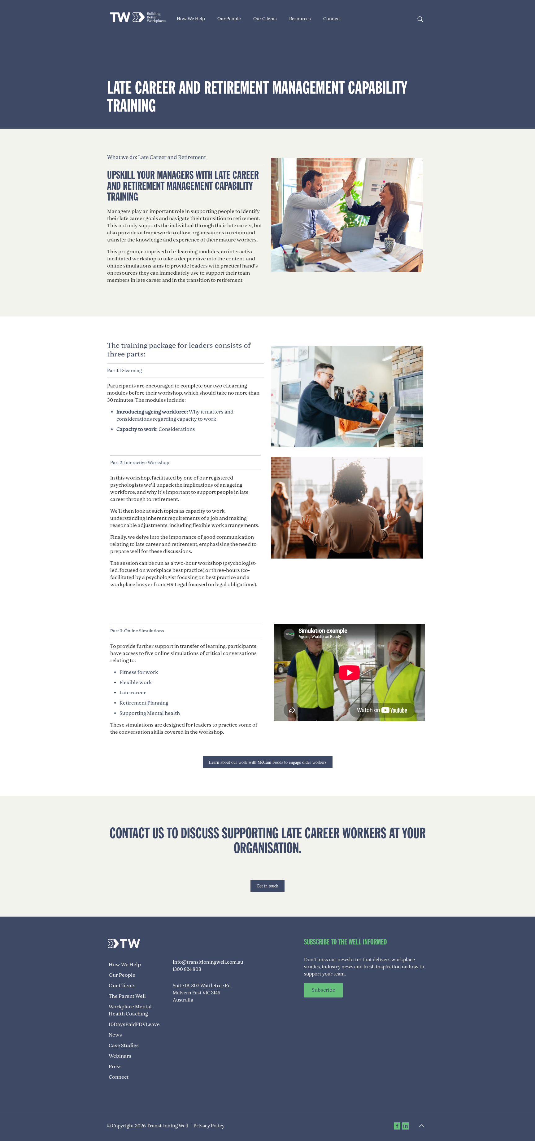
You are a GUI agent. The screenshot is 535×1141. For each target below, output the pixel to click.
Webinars (120, 1056)
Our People (122, 975)
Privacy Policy (209, 1126)
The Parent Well (127, 996)
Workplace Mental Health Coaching (130, 1010)
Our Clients (122, 986)
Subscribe (323, 990)
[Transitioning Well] (138, 17)
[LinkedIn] (405, 1126)
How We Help (125, 965)
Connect (118, 1077)
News (115, 1035)
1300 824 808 (187, 969)
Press (115, 1067)
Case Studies (124, 1045)
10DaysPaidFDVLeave (134, 1024)
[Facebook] (397, 1126)
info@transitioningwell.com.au (208, 962)
